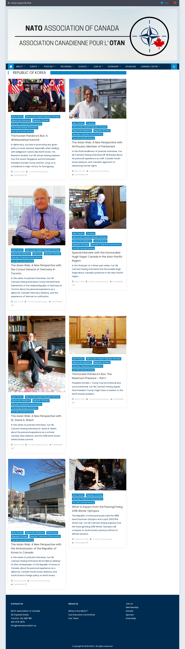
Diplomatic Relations (21, 120)
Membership (132, 607)
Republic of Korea (41, 120)
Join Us (97, 66)
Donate (82, 66)
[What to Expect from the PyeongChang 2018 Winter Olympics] (97, 475)
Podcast (49, 66)
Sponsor (130, 614)
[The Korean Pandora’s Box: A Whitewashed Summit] (36, 95)
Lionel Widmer (100, 241)
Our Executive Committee (81, 614)
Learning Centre (149, 66)
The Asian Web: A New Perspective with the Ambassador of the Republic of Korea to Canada (36, 548)
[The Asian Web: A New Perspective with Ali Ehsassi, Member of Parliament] (97, 99)
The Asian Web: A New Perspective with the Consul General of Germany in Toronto (36, 269)
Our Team (73, 618)
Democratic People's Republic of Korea (42, 116)
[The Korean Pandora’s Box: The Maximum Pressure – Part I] (97, 335)
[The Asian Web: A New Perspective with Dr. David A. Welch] (36, 354)
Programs (66, 66)
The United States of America (24, 127)
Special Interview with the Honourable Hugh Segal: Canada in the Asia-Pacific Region (97, 256)
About (19, 66)
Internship (113, 66)
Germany (37, 253)
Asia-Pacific (17, 116)
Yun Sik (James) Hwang (22, 131)
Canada (91, 123)
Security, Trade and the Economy (26, 124)
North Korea (52, 532)
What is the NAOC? (78, 611)
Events (33, 66)
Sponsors (130, 66)
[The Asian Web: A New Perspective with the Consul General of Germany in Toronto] (36, 215)
